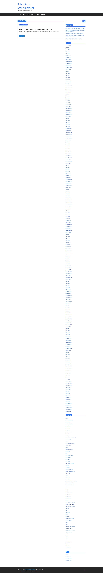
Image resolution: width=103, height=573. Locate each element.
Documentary (68, 445)
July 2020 (67, 189)
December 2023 (69, 108)
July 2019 (67, 210)
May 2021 (67, 169)
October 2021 (68, 159)
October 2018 (68, 228)
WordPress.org (68, 560)
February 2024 (68, 104)
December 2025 (69, 61)
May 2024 (67, 98)
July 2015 (67, 305)
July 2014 (67, 328)
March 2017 (68, 265)
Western (67, 545)
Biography (68, 430)
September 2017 (69, 254)
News (32, 14)
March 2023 (68, 126)
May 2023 (67, 122)
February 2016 (68, 291)
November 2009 (69, 403)
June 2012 (68, 375)
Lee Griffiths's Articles (70, 485)
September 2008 (69, 407)
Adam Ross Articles (69, 420)
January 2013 (68, 364)
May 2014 (67, 332)
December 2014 (69, 318)
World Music (68, 547)
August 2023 (68, 116)
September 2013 (69, 348)
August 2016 (68, 279)
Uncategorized (68, 542)
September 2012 (69, 371)
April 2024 (68, 100)
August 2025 (68, 69)
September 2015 (69, 301)
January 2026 (68, 59)
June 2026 (68, 49)
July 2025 (67, 71)
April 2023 (68, 124)
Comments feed (69, 558)
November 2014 (69, 320)
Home (19, 14)
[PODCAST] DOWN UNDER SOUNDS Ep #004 (74, 33)
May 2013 (67, 356)
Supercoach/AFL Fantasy (70, 530)
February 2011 (68, 397)
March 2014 (68, 336)
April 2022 (68, 147)
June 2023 (68, 120)
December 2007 (69, 409)
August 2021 (68, 163)
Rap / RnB (68, 512)
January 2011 (68, 399)
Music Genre (68, 494)
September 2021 (69, 161)
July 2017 (67, 258)
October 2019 (68, 206)
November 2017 (69, 250)
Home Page (68, 473)
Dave (27, 26)
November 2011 (69, 385)
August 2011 (68, 389)
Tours (67, 536)
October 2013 (68, 346)
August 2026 (68, 45)
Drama (67, 447)
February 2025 (68, 81)
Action (67, 418)
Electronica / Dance (69, 449)
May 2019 (67, 214)
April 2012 (68, 379)
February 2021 (68, 175)
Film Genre (68, 459)
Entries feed (68, 556)
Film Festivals (68, 457)
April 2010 (68, 401)
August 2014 (68, 326)
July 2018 (67, 234)
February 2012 (68, 381)
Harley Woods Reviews (70, 471)
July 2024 (67, 94)
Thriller (67, 534)
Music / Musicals (69, 492)
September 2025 (69, 67)
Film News (68, 461)
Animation (68, 428)
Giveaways (68, 467)
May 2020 (67, 193)
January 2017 (68, 269)
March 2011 (68, 395)
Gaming (67, 465)
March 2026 (68, 55)
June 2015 (68, 307)
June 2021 (68, 167)
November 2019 (69, 204)
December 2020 (69, 179)
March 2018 (68, 242)
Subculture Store (69, 528)
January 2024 (68, 106)
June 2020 (68, 191)
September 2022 (69, 138)
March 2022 (68, 149)
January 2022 (68, 153)
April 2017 (68, 263)
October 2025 (68, 65)
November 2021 (69, 157)
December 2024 (69, 85)
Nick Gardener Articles (70, 502)
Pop (66, 510)
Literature (68, 487)
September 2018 (69, 230)
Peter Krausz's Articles (70, 504)
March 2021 (68, 173)
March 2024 (68, 102)
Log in (67, 554)
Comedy (67, 433)
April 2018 (68, 240)
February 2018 (68, 244)
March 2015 (68, 313)
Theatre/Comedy (69, 532)
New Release (68, 498)
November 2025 (69, 63)
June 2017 (68, 259)
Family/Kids (68, 451)
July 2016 (67, 281)
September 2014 (69, 324)
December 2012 (69, 366)
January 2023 (68, 130)
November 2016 (69, 273)
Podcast (37, 14)
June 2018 (68, 236)
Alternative (68, 426)
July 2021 (67, 165)
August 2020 (68, 187)
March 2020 (68, 197)
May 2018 (67, 238)
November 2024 (69, 87)
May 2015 (67, 309)
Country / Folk (68, 439)
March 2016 (68, 289)
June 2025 (68, 73)
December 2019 (69, 203)
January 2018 (68, 246)
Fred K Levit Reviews (70, 463)
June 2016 (68, 283)
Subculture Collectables (70, 526)
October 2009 (68, 405)
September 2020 (69, 185)
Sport (67, 522)
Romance (67, 516)
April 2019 (68, 216)
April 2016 (68, 287)
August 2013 (68, 350)
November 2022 (69, 134)
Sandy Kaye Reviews (70, 518)
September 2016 (69, 277)
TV (66, 540)
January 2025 (68, 83)
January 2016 (68, 293)
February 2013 (68, 362)
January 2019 (68, 222)
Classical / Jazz (68, 431)
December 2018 (69, 224)
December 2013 (69, 342)
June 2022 (68, 144)
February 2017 (68, 267)
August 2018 (68, 232)
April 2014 (68, 334)
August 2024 (68, 92)
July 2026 (67, 47)
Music (28, 14)
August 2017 (68, 256)
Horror (67, 475)
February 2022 (68, 151)
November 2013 (69, 344)
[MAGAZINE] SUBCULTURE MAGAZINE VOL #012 (75, 28)
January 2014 (68, 340)
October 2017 (68, 252)
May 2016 (67, 285)
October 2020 (68, 183)
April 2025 (68, 77)
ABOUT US (43, 14)
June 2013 (68, 354)
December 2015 (69, 295)
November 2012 (69, 368)
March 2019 (68, 218)
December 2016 (69, 271)
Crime (67, 441)
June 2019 (68, 212)
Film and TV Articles (69, 455)
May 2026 (67, 51)
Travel (67, 538)
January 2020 (68, 201)
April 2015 (68, 311)
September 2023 (69, 114)
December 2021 (69, 155)
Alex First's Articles (69, 424)
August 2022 (68, 140)
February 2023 (68, 128)
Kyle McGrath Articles (70, 483)
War (66, 543)
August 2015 (68, 303)
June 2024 (68, 96)
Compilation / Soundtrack (71, 437)
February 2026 (68, 57)
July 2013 (67, 352)
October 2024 (68, 89)
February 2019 (68, 220)
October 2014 (68, 322)
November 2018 (69, 226)
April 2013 (68, 358)
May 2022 (67, 146)
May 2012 (67, 377)
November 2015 (69, 297)
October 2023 (68, 112)
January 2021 (68, 177)
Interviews (68, 477)
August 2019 (68, 208)
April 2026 (68, 53)
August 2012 (68, 373)
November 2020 (69, 181)
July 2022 (67, 142)
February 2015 (68, 314)
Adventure (68, 422)
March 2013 (68, 360)
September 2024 (69, 91)
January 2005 (68, 411)
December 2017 (69, 248)
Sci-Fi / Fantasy (69, 520)
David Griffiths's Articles (23, 24)
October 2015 (68, 299)
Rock (66, 514)
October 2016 (68, 275)
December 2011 (69, 383)
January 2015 (68, 316)
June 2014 (68, 330)
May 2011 (67, 391)
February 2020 (68, 199)
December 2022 (69, 132)
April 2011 (68, 393)
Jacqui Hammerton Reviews (71, 481)
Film (24, 14)
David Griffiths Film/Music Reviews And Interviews (36, 29)
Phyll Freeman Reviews (70, 506)
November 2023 (69, 110)
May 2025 (67, 75)
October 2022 (68, 136)
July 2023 (67, 118)
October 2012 (68, 370)
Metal (67, 488)
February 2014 (68, 338)
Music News (68, 496)
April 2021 (68, 171)
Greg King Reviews (69, 469)
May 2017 (67, 261)
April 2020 (68, 195)
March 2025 (68, 79)
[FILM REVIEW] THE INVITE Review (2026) (74, 38)
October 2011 (68, 387)
